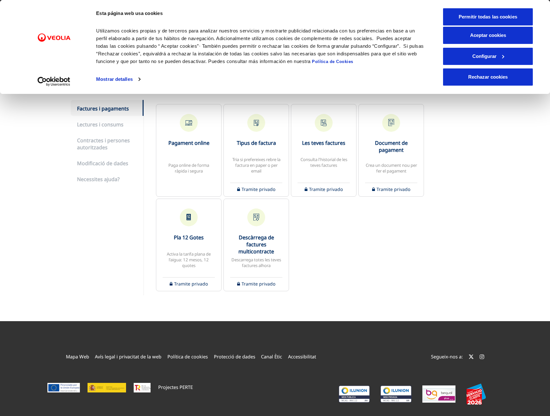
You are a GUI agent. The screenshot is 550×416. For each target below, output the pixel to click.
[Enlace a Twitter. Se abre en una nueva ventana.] (471, 356)
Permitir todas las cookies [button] (488, 16)
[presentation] (107, 108)
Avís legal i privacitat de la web (128, 356)
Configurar (484, 56)
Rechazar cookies (488, 77)
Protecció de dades (234, 356)
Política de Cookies (332, 61)
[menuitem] (77, 356)
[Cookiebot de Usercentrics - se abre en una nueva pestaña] (54, 81)
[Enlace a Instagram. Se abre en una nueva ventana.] (482, 356)
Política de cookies (187, 356)
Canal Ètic (271, 356)
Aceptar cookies (488, 35)
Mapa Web (77, 356)
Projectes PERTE (175, 387)
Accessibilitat (302, 356)
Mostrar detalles (114, 79)
